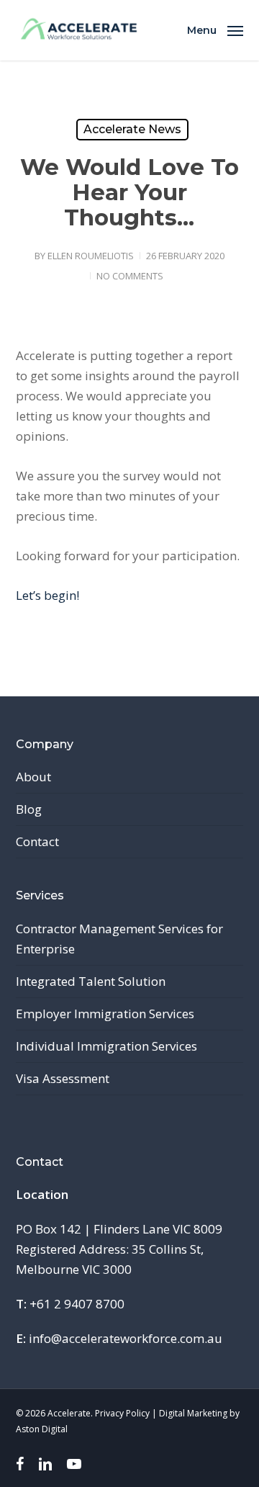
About (33, 776)
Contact (37, 841)
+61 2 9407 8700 (76, 1303)
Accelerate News (132, 129)
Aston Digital (42, 1429)
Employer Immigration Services (105, 1013)
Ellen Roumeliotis (90, 255)
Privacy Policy (122, 1413)
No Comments (129, 275)
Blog (29, 809)
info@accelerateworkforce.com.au (125, 1338)
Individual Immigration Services (106, 1046)
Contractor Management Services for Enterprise (119, 938)
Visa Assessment (62, 1078)
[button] (215, 28)
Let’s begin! (47, 595)
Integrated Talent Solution (90, 981)
